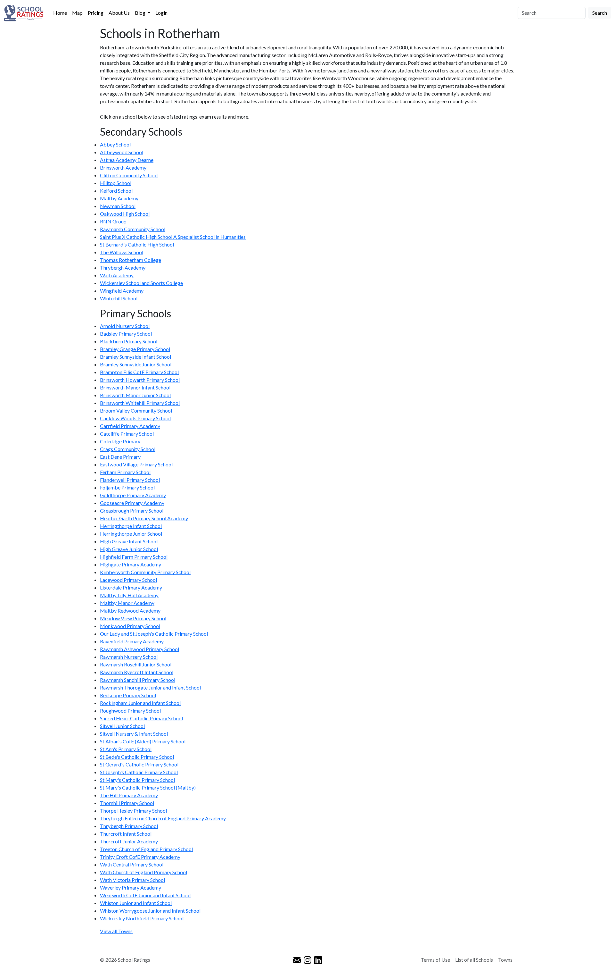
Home (60, 13)
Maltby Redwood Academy (130, 610)
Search (599, 13)
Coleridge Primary (120, 441)
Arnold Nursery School (125, 326)
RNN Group (113, 221)
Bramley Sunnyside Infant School (135, 357)
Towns (505, 960)
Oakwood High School (125, 214)
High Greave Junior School (129, 549)
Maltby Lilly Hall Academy (129, 595)
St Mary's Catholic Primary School (137, 780)
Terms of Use (435, 960)
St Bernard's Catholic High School (137, 244)
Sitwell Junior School (122, 726)
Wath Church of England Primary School (143, 872)
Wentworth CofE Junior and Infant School (145, 895)
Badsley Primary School (126, 334)
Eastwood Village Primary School (136, 464)
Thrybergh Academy (122, 267)
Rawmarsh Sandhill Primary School (137, 680)
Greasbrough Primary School (131, 510)
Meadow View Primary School (133, 618)
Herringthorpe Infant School (131, 526)
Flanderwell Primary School (130, 480)
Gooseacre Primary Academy (132, 503)
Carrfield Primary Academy (130, 426)
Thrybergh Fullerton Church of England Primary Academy (163, 818)
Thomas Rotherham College (130, 260)
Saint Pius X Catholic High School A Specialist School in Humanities (173, 237)
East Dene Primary (120, 457)
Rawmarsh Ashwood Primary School (139, 649)
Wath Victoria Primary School (132, 880)
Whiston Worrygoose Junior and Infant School (150, 911)
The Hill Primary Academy (129, 795)
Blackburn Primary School (128, 341)
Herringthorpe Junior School (131, 534)
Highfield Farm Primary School (134, 557)
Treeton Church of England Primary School (146, 849)
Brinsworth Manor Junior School (135, 395)
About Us (119, 13)
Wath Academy (117, 275)
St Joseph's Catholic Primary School (139, 772)
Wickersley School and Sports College (141, 283)
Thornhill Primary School (127, 803)
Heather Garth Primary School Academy (144, 518)
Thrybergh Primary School (129, 826)
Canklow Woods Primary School (135, 418)
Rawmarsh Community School (132, 229)
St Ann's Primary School (126, 749)
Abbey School (115, 144)
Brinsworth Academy (123, 167)
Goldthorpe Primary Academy (133, 495)
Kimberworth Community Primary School (145, 572)
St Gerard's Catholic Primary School (139, 764)
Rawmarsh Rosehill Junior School (135, 664)
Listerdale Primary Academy (131, 587)
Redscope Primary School (128, 695)
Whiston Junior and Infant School (136, 903)
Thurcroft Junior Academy (129, 841)
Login (161, 13)
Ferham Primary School (125, 472)
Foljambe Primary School (127, 487)
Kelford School (116, 191)
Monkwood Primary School (130, 626)
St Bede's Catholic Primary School (137, 757)
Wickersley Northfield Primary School (142, 918)
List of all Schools (474, 960)
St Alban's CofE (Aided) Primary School (142, 741)
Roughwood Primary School (130, 710)
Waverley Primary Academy (130, 887)
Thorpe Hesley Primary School (133, 810)
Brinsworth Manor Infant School (135, 387)
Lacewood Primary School (128, 580)
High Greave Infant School (129, 541)
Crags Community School (127, 449)
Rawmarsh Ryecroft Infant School (136, 672)
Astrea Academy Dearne (126, 160)
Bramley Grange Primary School (135, 349)
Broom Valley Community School (136, 410)
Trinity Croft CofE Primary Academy (140, 857)
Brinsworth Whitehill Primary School (140, 403)
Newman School (117, 206)
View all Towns (116, 931)
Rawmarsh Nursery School (129, 657)
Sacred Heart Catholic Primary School (141, 718)
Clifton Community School (129, 175)
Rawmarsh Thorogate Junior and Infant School (150, 687)
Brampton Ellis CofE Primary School (139, 372)
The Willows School (121, 252)
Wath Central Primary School (131, 864)
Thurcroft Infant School (126, 834)
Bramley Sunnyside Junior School (135, 364)
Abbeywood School (121, 152)
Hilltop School (115, 183)
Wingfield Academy (122, 291)
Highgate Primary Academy (130, 564)
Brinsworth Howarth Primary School (140, 380)
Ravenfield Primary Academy (132, 641)
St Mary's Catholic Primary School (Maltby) (148, 787)
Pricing (95, 13)
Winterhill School (118, 298)
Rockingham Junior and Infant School (140, 703)
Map (77, 13)
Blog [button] (140, 13)
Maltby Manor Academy (127, 603)
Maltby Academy (119, 198)
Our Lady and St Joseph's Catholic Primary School (154, 634)
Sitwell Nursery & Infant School (134, 734)
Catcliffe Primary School (127, 434)
